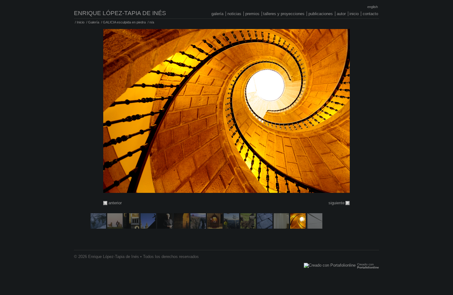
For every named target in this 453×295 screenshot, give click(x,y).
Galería (217, 13)
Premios (252, 13)
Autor (341, 13)
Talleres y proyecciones (283, 13)
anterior (115, 203)
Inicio (354, 13)
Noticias (234, 13)
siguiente (337, 203)
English (372, 7)
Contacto (370, 13)
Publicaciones (320, 13)
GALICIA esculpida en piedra (124, 22)
